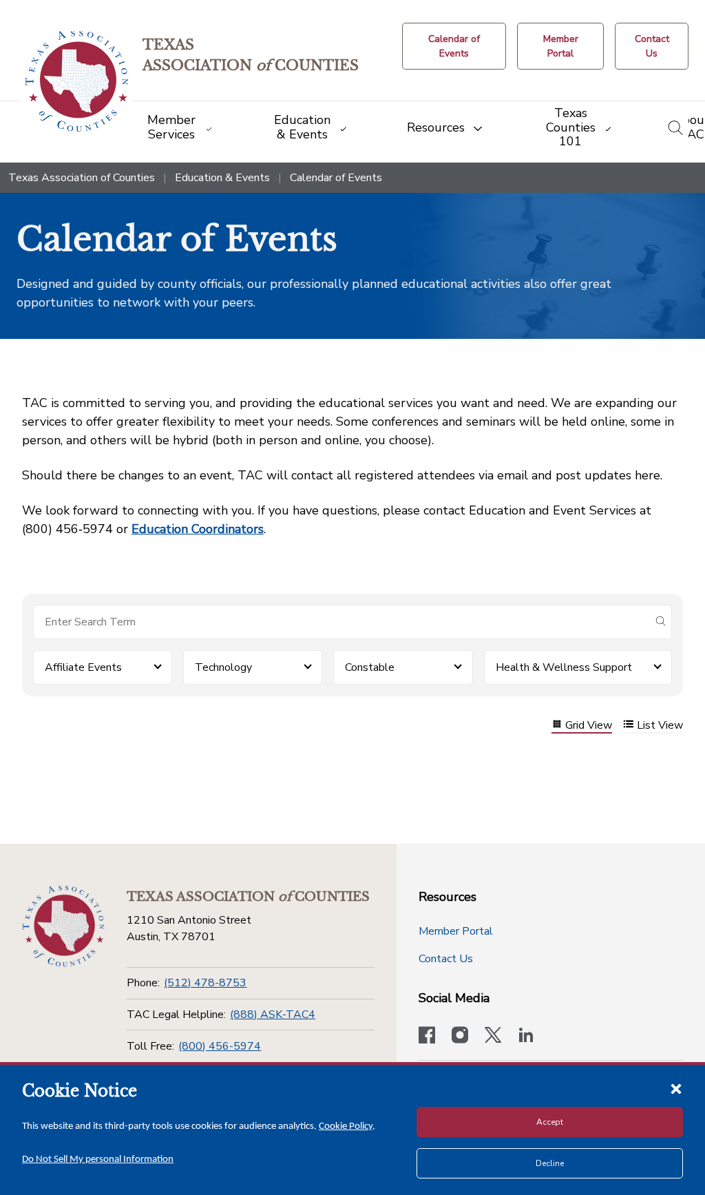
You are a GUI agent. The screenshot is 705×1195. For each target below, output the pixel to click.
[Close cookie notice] (676, 1088)
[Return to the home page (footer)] (63, 926)
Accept (549, 1122)
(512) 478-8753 (205, 982)
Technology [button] (223, 667)
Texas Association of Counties (81, 177)
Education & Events (222, 177)
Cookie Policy (345, 1126)
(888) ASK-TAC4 (272, 1014)
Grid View (588, 725)
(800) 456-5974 (219, 1046)
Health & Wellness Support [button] (564, 667)
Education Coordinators (197, 529)
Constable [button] (369, 667)
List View (660, 725)
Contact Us (446, 958)
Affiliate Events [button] (83, 667)
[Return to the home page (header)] (77, 81)
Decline (550, 1163)
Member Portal (456, 931)
